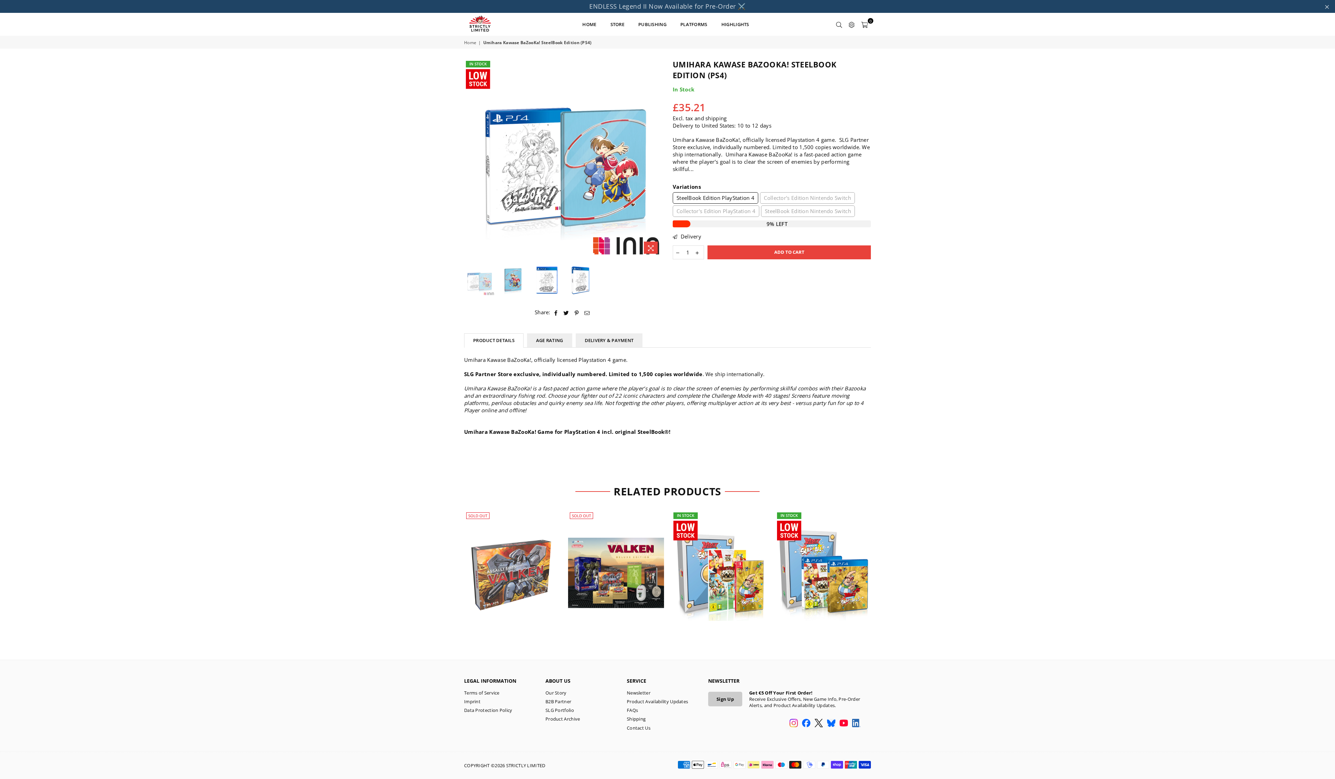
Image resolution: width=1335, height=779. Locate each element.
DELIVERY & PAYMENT (609, 340)
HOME (589, 24)
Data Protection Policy (488, 710)
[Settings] (852, 24)
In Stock (478, 63)
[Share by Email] (587, 312)
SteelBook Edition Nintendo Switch (808, 211)
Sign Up (725, 699)
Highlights (735, 24)
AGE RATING (549, 340)
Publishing (652, 24)
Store (617, 24)
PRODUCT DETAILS (494, 340)
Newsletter (638, 693)
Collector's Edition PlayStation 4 (716, 211)
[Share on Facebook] (556, 312)
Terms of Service (482, 693)
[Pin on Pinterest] (577, 312)
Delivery (690, 236)
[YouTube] (844, 724)
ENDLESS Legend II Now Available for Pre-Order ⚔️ (667, 6)
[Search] (839, 24)
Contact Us (638, 728)
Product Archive (562, 719)
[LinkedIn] (856, 724)
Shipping (636, 719)
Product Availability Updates (657, 701)
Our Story (556, 693)
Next (656, 158)
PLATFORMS (693, 24)
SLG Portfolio (559, 710)
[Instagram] (794, 724)
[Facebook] (806, 724)
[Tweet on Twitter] (566, 312)
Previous (470, 158)
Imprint (472, 701)
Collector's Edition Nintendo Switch (807, 197)
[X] (819, 724)
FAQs (632, 710)
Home (470, 43)
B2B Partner (558, 701)
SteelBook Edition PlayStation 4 (715, 197)
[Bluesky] (831, 724)
